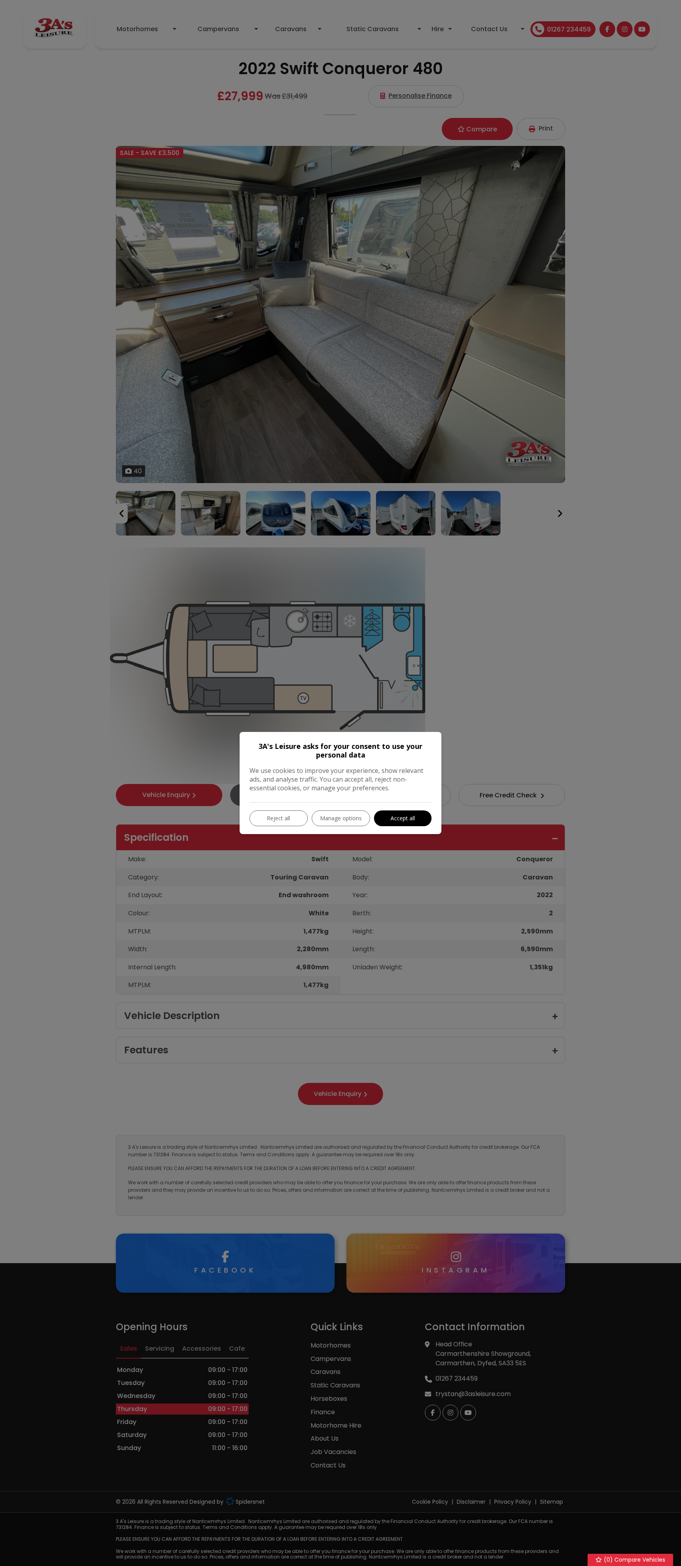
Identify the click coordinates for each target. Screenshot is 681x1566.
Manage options (341, 818)
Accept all (403, 818)
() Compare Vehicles (633, 1560)
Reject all (278, 818)
